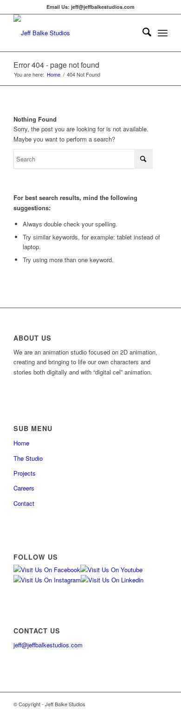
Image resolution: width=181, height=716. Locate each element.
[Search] (142, 33)
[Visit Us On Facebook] (46, 569)
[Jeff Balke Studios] (74, 33)
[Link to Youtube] (147, 704)
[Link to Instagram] (133, 704)
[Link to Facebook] (119, 704)
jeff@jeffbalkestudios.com (48, 644)
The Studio (28, 458)
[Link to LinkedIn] (161, 704)
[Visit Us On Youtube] (111, 569)
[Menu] (163, 33)
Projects (24, 473)
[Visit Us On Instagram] (47, 579)
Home (21, 443)
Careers (23, 488)
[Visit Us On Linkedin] (112, 579)
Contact (23, 503)
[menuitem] (142, 33)
